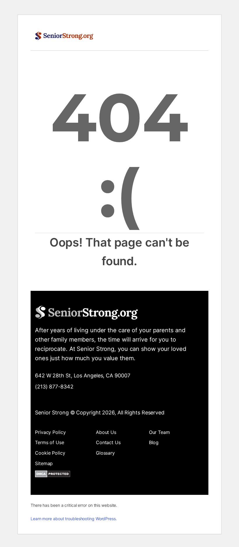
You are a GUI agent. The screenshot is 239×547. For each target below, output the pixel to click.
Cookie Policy (50, 453)
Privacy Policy (50, 432)
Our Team (159, 432)
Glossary (105, 453)
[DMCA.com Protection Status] (52, 475)
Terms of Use (49, 442)
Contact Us (108, 442)
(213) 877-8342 (54, 387)
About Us (106, 432)
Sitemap (44, 463)
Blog (154, 442)
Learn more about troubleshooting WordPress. (74, 518)
